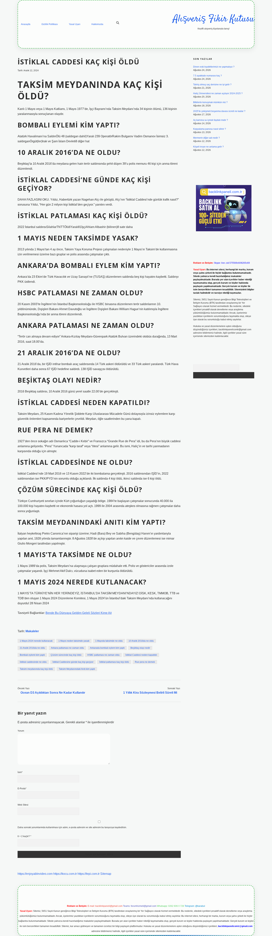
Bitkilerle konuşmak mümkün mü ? (210, 102)
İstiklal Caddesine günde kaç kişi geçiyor (73, 662)
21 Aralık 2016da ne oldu (32, 648)
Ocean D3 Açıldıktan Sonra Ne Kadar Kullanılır (53, 692)
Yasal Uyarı (74, 24)
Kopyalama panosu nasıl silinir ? (209, 129)
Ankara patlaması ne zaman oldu (67, 648)
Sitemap (105, 873)
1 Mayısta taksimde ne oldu (109, 641)
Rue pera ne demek (145, 662)
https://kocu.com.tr (65, 873)
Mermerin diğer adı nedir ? (206, 138)
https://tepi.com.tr (89, 873)
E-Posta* (22, 788)
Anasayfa (25, 24)
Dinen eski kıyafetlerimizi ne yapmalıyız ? (213, 66)
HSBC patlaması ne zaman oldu (103, 655)
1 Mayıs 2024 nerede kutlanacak (36, 641)
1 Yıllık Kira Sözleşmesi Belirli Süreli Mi (150, 692)
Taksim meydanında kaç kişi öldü (36, 669)
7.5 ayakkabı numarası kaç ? (207, 75)
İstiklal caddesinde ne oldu (33, 662)
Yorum (21, 731)
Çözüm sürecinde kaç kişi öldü (66, 655)
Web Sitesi (23, 805)
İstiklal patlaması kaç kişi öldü (114, 662)
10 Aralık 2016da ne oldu (141, 641)
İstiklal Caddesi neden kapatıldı (141, 655)
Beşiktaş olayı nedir (140, 648)
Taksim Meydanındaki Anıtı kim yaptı (77, 669)
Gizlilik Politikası (49, 24)
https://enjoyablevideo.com (35, 873)
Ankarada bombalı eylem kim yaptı (107, 648)
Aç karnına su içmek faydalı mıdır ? (210, 120)
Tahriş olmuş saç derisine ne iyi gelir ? (212, 84)
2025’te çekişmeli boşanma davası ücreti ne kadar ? (219, 111)
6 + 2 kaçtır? (24, 836)
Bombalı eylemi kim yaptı (32, 655)
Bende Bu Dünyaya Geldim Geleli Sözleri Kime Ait (79, 612)
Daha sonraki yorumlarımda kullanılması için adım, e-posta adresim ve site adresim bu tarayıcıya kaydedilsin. (72, 827)
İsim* (20, 772)
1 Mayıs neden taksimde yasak (73, 641)
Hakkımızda (97, 24)
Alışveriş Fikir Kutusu (213, 19)
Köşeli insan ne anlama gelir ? (208, 146)
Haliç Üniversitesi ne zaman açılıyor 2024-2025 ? (218, 93)
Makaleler (32, 631)
